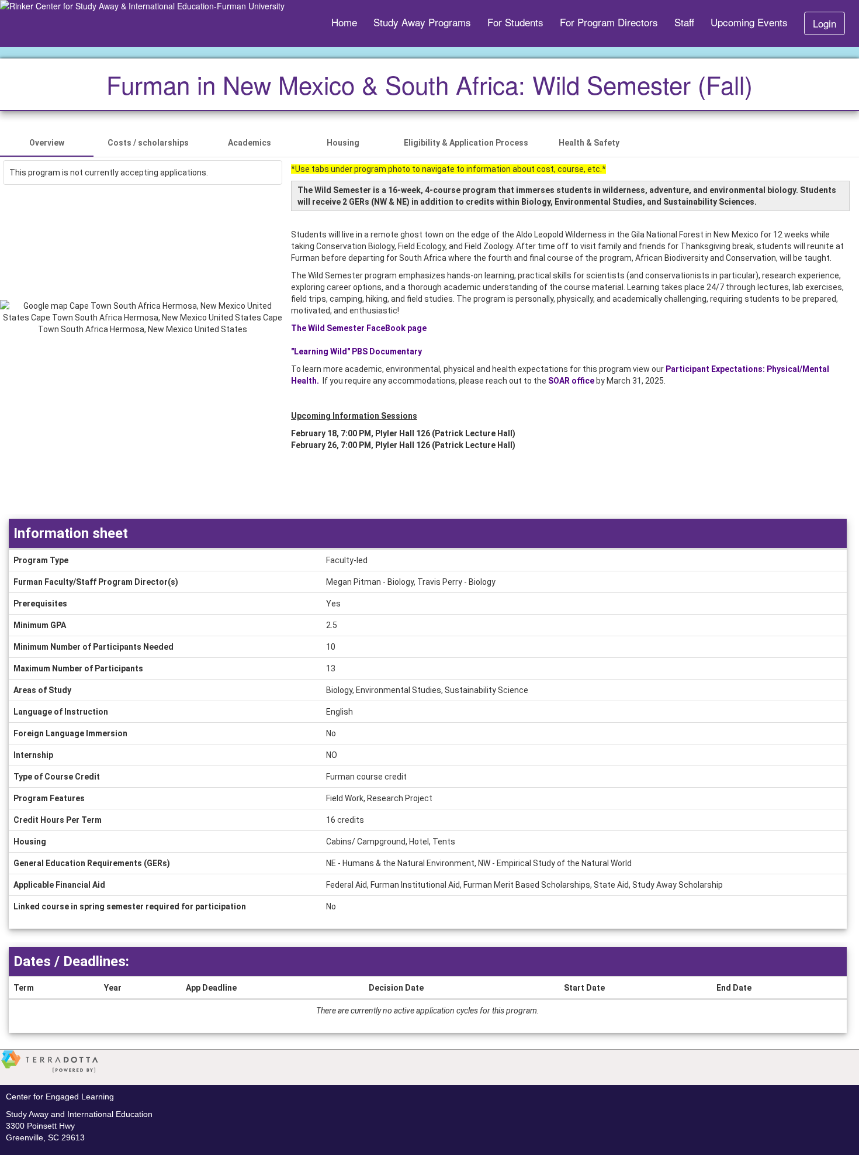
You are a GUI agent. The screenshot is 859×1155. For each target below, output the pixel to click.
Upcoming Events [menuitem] (749, 22)
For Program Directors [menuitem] (609, 22)
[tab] (46, 143)
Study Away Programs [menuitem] (422, 22)
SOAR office (571, 380)
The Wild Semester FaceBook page (359, 328)
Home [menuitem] (344, 22)
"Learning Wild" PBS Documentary (356, 351)
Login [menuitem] (824, 23)
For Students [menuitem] (515, 22)
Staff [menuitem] (684, 22)
